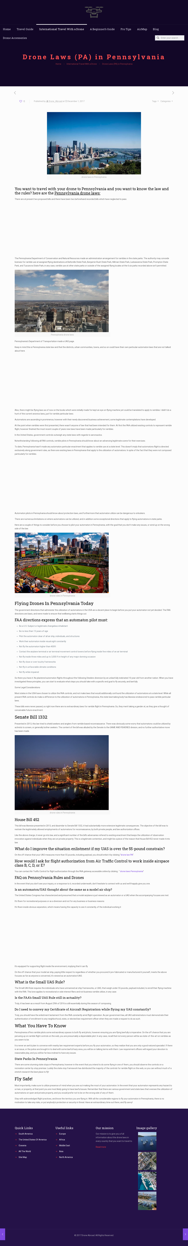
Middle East (64, 1145)
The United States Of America (33, 1139)
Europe (62, 1134)
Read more (101, 1147)
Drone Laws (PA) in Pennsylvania (117, 64)
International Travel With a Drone (82, 64)
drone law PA (127, 855)
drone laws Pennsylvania (131, 871)
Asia (61, 1151)
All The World (25, 1151)
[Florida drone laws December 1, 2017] (185, 1234)
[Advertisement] (94, 228)
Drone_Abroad (55, 101)
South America (26, 1134)
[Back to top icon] (174, 1240)
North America (66, 1157)
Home (58, 64)
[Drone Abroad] (94, 12)
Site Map (23, 1157)
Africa (62, 1139)
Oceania (22, 1145)
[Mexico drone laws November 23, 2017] (2, 1234)
